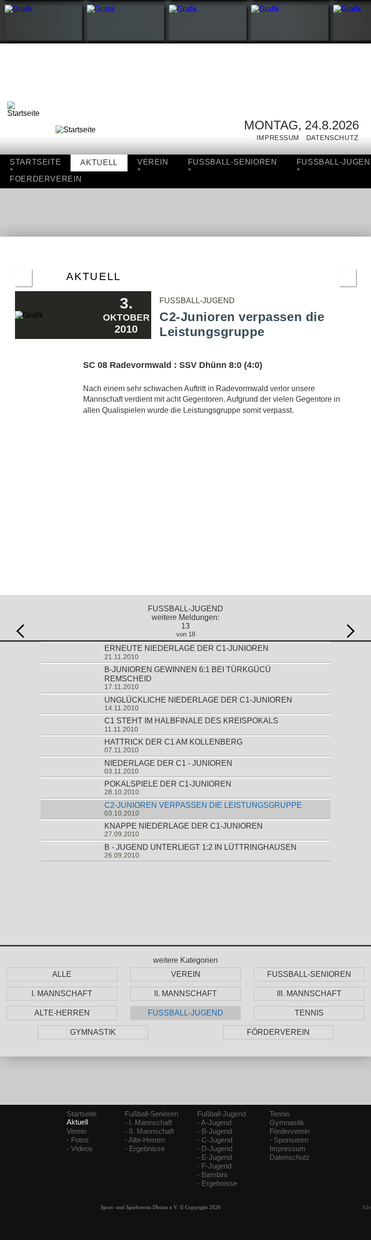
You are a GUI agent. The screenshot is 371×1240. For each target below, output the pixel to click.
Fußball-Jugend (221, 1114)
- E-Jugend (214, 1157)
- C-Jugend (214, 1140)
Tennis (280, 1114)
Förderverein (290, 1131)
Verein (153, 162)
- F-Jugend (214, 1166)
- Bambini (212, 1175)
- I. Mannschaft (148, 1123)
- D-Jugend (214, 1149)
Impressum (275, 137)
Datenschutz (329, 137)
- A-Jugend (214, 1123)
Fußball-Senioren (151, 1114)
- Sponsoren (289, 1140)
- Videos (80, 1149)
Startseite (35, 162)
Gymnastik (287, 1123)
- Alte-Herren (145, 1140)
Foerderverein (46, 179)
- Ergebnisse (145, 1149)
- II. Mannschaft (149, 1131)
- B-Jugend (214, 1131)
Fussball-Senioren (232, 162)
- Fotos (78, 1140)
